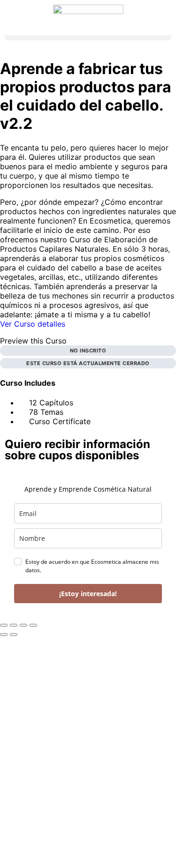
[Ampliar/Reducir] (4, 625)
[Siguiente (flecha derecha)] (13, 634)
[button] (88, 37)
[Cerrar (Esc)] (33, 625)
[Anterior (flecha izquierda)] (4, 634)
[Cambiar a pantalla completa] (13, 625)
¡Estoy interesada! (88, 593)
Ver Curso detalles (34, 324)
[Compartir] (23, 625)
